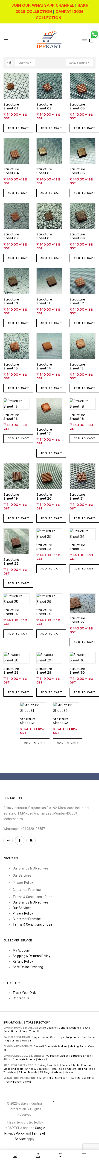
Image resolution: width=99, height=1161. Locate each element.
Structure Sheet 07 (11, 236)
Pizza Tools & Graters (63, 1068)
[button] (91, 40)
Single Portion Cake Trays (48, 1037)
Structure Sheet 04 (11, 171)
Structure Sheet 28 (11, 671)
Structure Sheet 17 (44, 432)
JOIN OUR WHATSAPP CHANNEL (43, 5)
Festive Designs (47, 1027)
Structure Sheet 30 (77, 671)
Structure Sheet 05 (44, 171)
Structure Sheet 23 (44, 547)
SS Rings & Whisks (51, 1072)
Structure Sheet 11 (44, 301)
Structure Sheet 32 (61, 721)
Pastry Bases (13, 1081)
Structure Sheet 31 (28, 721)
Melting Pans (78, 1046)
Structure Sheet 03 (77, 106)
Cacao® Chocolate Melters (50, 1046)
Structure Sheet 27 (77, 620)
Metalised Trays (65, 1078)
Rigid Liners (12, 1040)
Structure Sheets (81, 1055)
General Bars (19, 1031)
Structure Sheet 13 (11, 367)
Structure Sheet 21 (77, 496)
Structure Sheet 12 (77, 301)
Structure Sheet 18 (77, 417)
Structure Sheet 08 (44, 236)
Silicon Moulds (28, 1072)
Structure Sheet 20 (44, 496)
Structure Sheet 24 (77, 547)
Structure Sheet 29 (44, 671)
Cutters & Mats (70, 1065)
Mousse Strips (85, 1078)
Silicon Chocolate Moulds (19, 1059)
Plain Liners (88, 1037)
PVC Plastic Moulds (56, 1055)
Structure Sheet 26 (44, 612)
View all (34, 1031)
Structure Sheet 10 (11, 301)
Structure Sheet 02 (44, 106)
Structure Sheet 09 (77, 236)
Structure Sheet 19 (11, 496)
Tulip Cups (72, 1037)
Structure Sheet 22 (11, 562)
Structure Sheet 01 (11, 106)
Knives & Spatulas (36, 1068)
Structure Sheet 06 (77, 171)
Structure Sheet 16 (11, 417)
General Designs (69, 1027)
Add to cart (18, 127)
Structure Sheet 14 (44, 367)
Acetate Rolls (45, 1078)
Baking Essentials (48, 1065)
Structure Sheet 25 (11, 612)
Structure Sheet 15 (77, 367)
